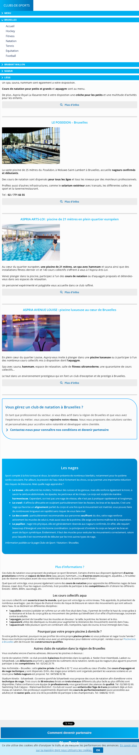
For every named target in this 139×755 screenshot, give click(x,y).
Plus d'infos (71, 105)
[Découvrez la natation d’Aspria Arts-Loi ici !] (69, 242)
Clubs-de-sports (17, 5)
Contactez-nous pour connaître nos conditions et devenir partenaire (59, 430)
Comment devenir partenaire (69, 733)
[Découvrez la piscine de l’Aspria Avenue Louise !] (69, 333)
